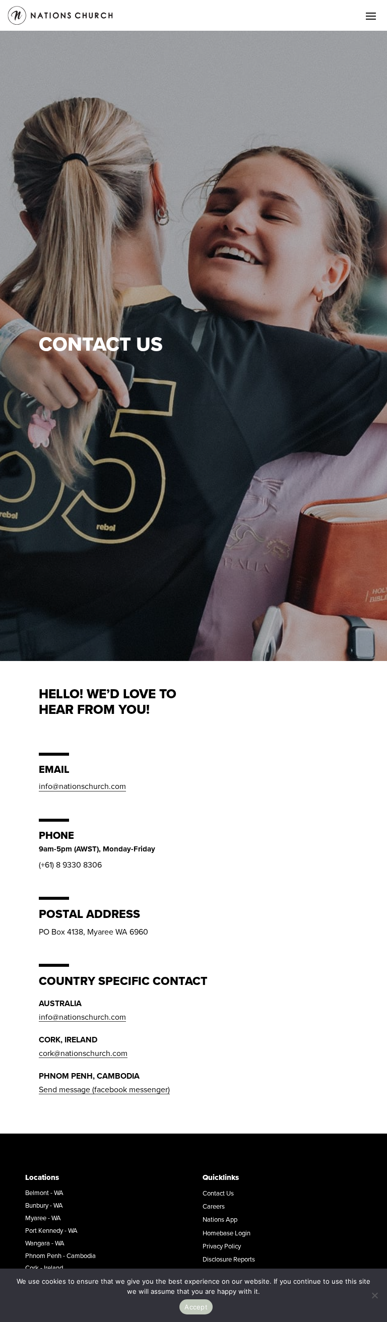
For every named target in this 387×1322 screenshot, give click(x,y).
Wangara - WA (44, 1242)
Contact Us (218, 1193)
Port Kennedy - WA (51, 1230)
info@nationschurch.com (82, 785)
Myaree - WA (43, 1217)
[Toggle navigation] (371, 16)
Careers (214, 1206)
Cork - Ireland (44, 1267)
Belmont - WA (44, 1192)
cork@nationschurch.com (83, 1053)
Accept (196, 1307)
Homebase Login (226, 1232)
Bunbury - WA (44, 1205)
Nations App (220, 1219)
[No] (374, 1295)
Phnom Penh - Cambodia (60, 1255)
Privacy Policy (222, 1245)
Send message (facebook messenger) (104, 1089)
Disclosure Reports (229, 1259)
